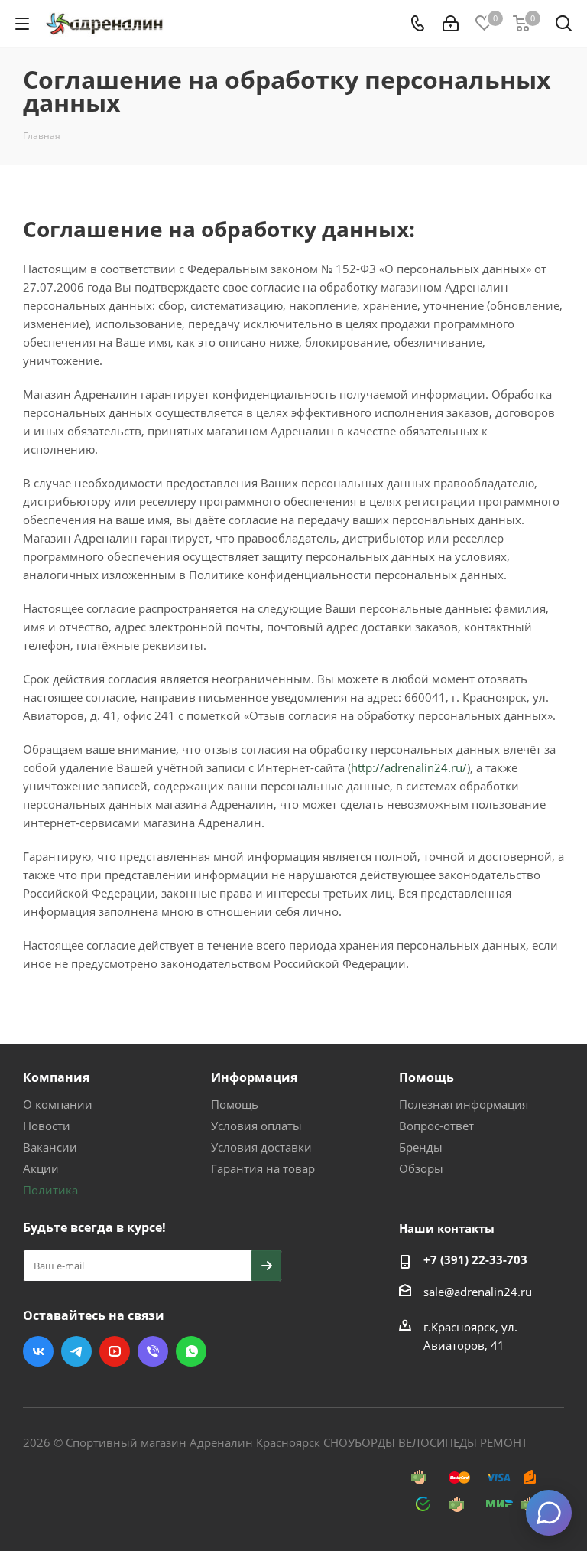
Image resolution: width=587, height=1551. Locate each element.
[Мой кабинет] (451, 23)
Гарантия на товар (263, 1168)
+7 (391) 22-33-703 (475, 1259)
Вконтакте (38, 1351)
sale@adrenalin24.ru (477, 1291)
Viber (153, 1351)
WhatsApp (191, 1351)
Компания (56, 1077)
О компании (57, 1104)
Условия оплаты (256, 1125)
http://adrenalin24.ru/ (409, 767)
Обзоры (421, 1168)
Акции (41, 1168)
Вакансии (50, 1147)
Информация (254, 1077)
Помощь (234, 1104)
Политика (50, 1189)
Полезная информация (463, 1104)
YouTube (114, 1351)
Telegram (76, 1351)
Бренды (421, 1147)
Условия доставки (261, 1147)
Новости (46, 1125)
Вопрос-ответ (436, 1125)
